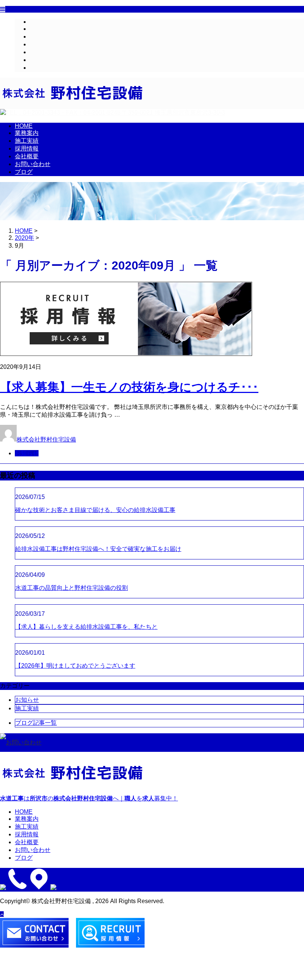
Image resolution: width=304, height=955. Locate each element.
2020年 (24, 238)
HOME (38, 22)
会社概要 (41, 52)
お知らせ (27, 453)
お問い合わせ (47, 60)
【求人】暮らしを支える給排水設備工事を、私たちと (86, 627)
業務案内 (41, 29)
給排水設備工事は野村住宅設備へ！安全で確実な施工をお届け (98, 549)
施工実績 (41, 36)
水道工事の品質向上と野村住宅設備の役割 (71, 588)
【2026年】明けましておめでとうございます (75, 665)
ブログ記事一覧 (36, 723)
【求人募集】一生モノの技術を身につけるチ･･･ (129, 387)
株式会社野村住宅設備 (46, 439)
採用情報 (41, 44)
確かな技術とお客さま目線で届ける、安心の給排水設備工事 (95, 510)
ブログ (38, 68)
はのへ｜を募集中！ (89, 798)
